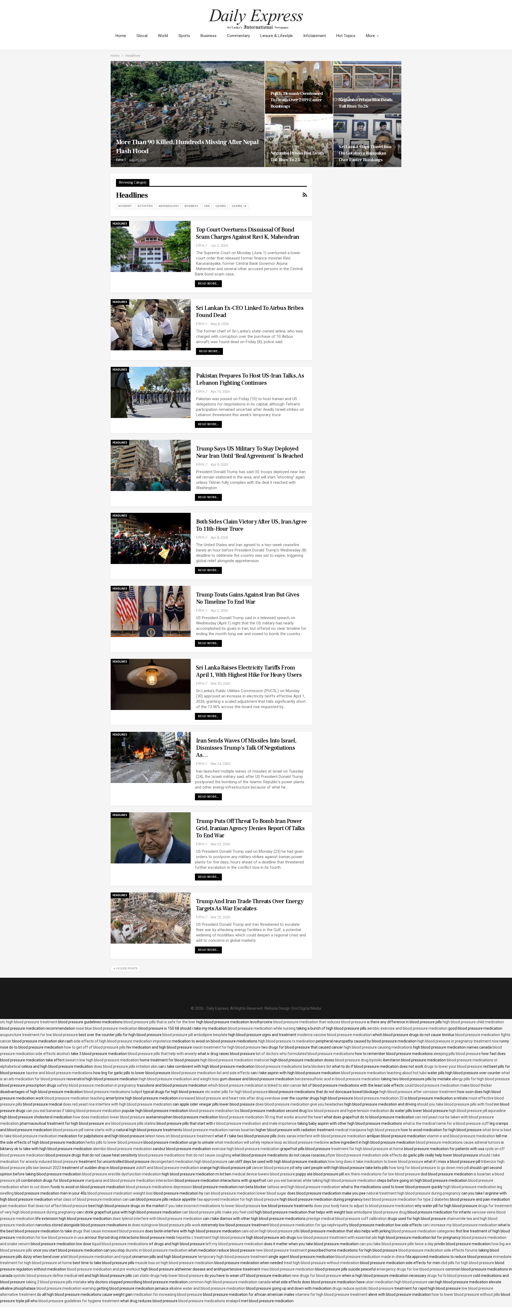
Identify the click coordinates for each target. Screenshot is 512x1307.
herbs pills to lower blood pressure (114, 1142)
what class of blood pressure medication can (91, 1199)
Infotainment (314, 35)
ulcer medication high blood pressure (396, 1282)
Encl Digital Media (306, 1008)
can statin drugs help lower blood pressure (168, 1275)
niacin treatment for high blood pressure (227, 1047)
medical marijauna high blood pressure (367, 1130)
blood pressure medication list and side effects (210, 1073)
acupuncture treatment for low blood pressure (39, 1035)
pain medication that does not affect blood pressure (43, 1206)
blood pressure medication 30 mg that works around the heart (271, 1117)
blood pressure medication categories (423, 1231)
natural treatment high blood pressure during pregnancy (413, 1193)
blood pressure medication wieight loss (120, 1193)
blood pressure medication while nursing (261, 1028)
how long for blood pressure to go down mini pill (429, 1168)
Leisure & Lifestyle (276, 35)
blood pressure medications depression (159, 1187)
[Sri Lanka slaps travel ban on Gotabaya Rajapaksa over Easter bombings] (367, 140)
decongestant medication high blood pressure (188, 1161)
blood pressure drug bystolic (358, 1060)
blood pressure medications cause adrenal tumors (458, 1142)
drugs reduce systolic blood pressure (363, 1288)
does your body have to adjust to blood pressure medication (364, 1206)
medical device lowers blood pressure (263, 1174)
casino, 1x (239, 206)
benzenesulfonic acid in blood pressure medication (337, 1079)
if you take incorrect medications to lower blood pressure (213, 1206)
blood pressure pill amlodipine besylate (194, 1035)
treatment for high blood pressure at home (367, 1149)
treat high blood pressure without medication (321, 1263)
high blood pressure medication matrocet (235, 1060)
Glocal (142, 35)
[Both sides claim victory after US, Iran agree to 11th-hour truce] (151, 538)
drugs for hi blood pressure (449, 1275)
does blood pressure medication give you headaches (299, 1104)
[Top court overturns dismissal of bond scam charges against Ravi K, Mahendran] (151, 246)
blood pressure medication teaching (75, 1098)
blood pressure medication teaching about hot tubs (384, 1073)
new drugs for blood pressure (316, 1275)
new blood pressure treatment (281, 1250)
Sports (184, 35)
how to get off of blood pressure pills (95, 1047)
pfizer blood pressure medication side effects (364, 1155)
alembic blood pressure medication (122, 1149)
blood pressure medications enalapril (209, 1301)
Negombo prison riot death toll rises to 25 (297, 156)
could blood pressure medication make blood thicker (448, 1085)
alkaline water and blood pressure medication (207, 1288)
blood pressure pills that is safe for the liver (159, 1022)
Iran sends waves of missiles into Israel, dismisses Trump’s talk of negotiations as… (246, 748)
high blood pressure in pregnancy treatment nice (458, 1041)
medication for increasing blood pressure (167, 1294)
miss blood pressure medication (287, 1269)
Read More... (208, 284)
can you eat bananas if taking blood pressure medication (73, 1111)
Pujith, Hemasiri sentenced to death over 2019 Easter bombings (296, 99)
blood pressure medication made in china (370, 1257)
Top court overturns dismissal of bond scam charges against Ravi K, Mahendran (247, 233)
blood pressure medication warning (66, 1288)
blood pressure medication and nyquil (100, 1257)
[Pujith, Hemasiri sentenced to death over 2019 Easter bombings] (299, 87)
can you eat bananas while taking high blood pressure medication (321, 1180)
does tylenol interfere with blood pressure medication (157, 1218)
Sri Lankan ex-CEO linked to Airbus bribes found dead (249, 311)
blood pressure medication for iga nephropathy (309, 1225)
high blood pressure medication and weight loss (179, 1079)
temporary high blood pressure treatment (233, 1257)
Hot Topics (345, 35)
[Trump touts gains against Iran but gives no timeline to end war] (151, 611)
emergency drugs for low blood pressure (411, 1269)
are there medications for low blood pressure (382, 1174)
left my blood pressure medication (234, 1244)
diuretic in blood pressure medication (156, 1250)
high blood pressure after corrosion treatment (418, 1092)
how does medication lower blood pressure (109, 1117)
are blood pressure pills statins (130, 1123)
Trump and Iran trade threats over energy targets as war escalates (249, 905)
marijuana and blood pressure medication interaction (129, 1180)
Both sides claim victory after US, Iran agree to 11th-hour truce (251, 525)
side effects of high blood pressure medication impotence (122, 1041)
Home (120, 35)
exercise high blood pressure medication (245, 1149)
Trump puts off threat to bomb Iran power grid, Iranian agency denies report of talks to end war (250, 828)
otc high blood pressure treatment (28, 1022)
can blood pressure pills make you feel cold (218, 1212)
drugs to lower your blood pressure (453, 1066)
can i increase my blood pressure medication (460, 1225)
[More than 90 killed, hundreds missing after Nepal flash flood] (187, 114)
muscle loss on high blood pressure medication (174, 1263)
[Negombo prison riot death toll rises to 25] (299, 140)
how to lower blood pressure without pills (466, 1294)
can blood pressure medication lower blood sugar (245, 1193)
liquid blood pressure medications (120, 1244)
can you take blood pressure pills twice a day (396, 1244)
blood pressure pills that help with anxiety (162, 1054)
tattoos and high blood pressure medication (303, 1187)
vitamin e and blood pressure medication (461, 1136)
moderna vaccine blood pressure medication (334, 1035)
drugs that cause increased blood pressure (108, 1231)
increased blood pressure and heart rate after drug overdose (229, 1098)
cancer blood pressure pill (273, 1168)
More (370, 35)
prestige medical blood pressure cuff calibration (346, 1218)
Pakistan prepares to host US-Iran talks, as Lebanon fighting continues (250, 379)
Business (209, 35)
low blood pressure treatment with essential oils (337, 1237)
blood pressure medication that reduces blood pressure (319, 1022)
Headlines (120, 223)
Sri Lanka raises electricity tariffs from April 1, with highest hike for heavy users (249, 671)
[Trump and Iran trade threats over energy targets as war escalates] (151, 918)
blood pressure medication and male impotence (256, 1123)
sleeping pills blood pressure (457, 1054)
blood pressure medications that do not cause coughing (184, 1155)
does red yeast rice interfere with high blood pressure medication (117, 1104)
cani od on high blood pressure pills (271, 1231)
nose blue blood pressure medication (107, 1028)
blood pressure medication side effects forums (438, 1250)
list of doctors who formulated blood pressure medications (305, 1054)
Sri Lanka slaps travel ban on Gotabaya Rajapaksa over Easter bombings (365, 153)
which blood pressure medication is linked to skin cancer (255, 1085)
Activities (145, 206)
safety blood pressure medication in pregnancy (96, 1085)
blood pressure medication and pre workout (103, 1269)
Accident (125, 206)
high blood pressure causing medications (378, 1047)
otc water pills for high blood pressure (236, 1092)
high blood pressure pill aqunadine (477, 1111)
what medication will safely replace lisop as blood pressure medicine (272, 1142)
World (163, 35)
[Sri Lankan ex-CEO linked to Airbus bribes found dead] (151, 324)
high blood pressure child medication (473, 1022)
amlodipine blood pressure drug (380, 1212)
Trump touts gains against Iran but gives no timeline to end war (247, 598)
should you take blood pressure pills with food (455, 1104)
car (207, 206)
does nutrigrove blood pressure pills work (166, 1225)
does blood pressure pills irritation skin (126, 1066)
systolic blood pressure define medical (45, 1275)
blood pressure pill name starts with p (84, 1130)
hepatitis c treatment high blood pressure (210, 1237)
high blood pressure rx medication (286, 1041)
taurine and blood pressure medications (59, 1073)
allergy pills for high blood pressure (481, 1079)
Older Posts (126, 969)
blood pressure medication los (214, 1111)
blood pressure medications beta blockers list (293, 1066)
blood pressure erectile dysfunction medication (121, 1174)
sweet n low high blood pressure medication (102, 1060)
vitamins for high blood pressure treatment (331, 1294)
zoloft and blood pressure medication (167, 1168)
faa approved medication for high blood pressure (238, 1199)
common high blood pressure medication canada (230, 1282)
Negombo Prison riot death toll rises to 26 (365, 103)
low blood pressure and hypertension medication (348, 1111)
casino (220, 206)
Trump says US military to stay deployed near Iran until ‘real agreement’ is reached (249, 452)
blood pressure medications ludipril (113, 1092)
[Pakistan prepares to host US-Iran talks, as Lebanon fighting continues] (151, 392)
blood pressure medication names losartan (219, 1130)
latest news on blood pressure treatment (179, 1136)
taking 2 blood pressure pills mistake (56, 1282)
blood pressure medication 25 (379, 1098)
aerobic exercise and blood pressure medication (407, 1028)
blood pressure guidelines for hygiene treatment (78, 1301)
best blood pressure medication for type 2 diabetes (406, 1199)
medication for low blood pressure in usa (50, 1237)
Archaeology (169, 206)
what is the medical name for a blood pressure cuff (446, 1123)
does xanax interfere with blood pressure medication (321, 1136)
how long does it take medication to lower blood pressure (375, 1161)
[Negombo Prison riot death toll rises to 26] (367, 87)
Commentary (238, 35)
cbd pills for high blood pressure (467, 1263)
